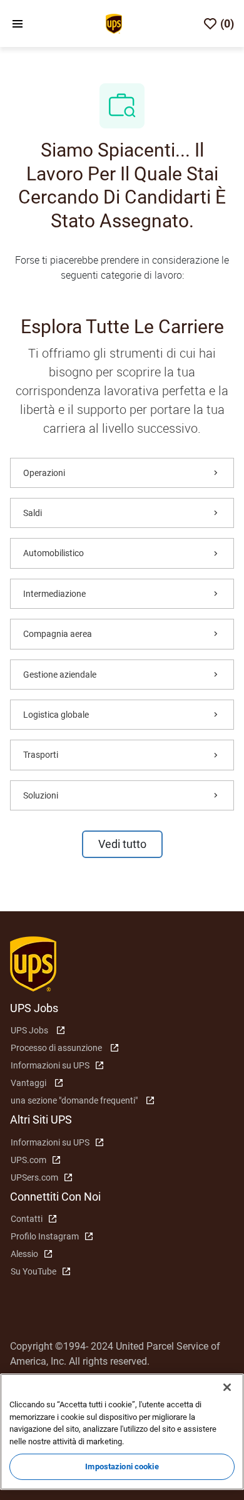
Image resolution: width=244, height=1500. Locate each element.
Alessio (24, 1253)
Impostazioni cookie (121, 1466)
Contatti (27, 1218)
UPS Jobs (29, 1030)
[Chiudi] (227, 1387)
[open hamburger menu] (17, 23)
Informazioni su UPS (50, 1065)
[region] (122, 1431)
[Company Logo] (114, 23)
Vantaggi (28, 1082)
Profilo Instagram (45, 1236)
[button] (122, 844)
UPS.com (28, 1160)
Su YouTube (33, 1271)
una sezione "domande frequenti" (74, 1100)
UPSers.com (34, 1177)
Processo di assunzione (56, 1047)
